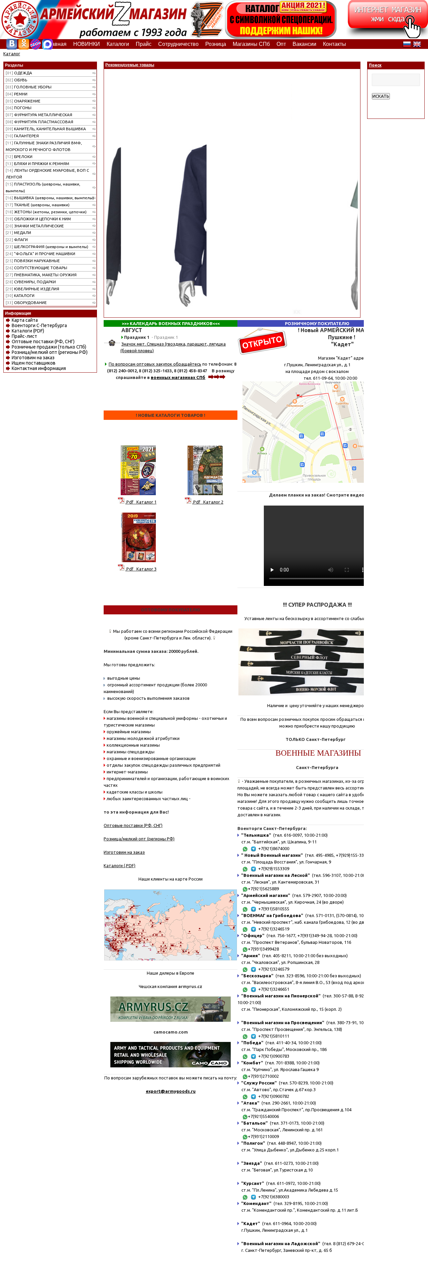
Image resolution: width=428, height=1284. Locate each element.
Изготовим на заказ (33, 357)
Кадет (250, 1223)
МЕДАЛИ (18, 232)
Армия (250, 955)
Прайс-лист (24, 336)
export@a (157, 1091)
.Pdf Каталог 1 (140, 502)
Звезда (251, 1163)
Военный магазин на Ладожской (280, 1243)
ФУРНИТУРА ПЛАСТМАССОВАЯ (39, 122)
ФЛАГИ (17, 239)
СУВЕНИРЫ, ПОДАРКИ (31, 282)
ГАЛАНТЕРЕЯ (22, 136)
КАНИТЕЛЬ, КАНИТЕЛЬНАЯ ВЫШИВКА (46, 129)
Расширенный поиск (392, 102)
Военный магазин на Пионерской (280, 995)
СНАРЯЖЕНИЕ (23, 101)
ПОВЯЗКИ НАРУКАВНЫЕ (33, 260)
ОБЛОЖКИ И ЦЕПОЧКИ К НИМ (38, 219)
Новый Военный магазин (272, 855)
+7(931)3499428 (263, 949)
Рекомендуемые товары (129, 65)
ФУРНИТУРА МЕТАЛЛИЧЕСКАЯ (39, 114)
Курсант (252, 1183)
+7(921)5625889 (263, 888)
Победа (252, 1042)
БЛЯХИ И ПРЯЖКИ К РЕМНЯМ (37, 163)
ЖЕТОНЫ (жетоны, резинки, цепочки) (46, 212)
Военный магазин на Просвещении (282, 1022)
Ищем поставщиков (34, 363)
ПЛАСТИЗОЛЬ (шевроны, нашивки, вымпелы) (43, 187)
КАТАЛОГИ (20, 295)
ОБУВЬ (16, 80)
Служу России (259, 1082)
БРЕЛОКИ (19, 156)
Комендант (256, 1203)
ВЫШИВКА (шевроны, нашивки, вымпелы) (50, 198)
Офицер (252, 935)
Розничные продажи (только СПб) (49, 347)
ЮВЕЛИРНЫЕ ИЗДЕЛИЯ (32, 289)
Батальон (254, 1123)
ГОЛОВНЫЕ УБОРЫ (28, 87)
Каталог (11, 53)
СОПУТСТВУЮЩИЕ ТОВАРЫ (36, 268)
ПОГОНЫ (18, 107)
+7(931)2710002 (263, 1076)
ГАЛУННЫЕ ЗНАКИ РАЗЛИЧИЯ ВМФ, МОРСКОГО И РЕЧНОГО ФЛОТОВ (44, 146)
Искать (380, 96)
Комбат (252, 1062)
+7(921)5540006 (263, 1116)
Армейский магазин (265, 895)
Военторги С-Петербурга (39, 325)
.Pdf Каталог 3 (140, 569)
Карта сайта (25, 320)
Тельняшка (256, 835)
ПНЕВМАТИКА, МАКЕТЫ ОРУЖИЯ (41, 275)
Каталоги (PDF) (28, 330)
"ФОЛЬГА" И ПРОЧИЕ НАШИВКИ (40, 253)
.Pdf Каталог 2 (207, 502)
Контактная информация (39, 368)
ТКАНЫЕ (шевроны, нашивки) (38, 205)
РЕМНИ (16, 94)
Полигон (253, 1143)
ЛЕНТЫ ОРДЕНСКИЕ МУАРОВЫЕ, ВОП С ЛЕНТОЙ (47, 173)
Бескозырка (257, 975)
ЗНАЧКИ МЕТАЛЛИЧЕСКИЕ (35, 226)
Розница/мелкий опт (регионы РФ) (50, 352)
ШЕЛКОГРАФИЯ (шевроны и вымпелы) (47, 246)
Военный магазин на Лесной (275, 875)
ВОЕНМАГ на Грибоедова (272, 915)
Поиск (375, 65)
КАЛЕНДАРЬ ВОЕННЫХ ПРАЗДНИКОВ (171, 323)
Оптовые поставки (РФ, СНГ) (43, 341)
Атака (250, 1103)
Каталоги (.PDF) (119, 865)
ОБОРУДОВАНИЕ (26, 302)
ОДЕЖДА (19, 73)
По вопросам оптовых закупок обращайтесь (155, 364)
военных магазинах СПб (178, 377)
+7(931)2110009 (263, 1136)
